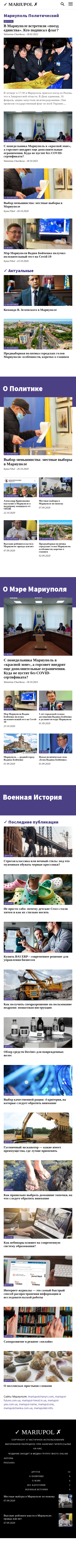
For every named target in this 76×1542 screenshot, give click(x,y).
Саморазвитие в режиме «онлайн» (28, 1341)
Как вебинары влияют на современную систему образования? (32, 1244)
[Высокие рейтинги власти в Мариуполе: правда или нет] (20, 530)
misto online (59, 1454)
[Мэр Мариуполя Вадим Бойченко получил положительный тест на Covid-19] (38, 234)
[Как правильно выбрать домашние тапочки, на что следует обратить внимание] (38, 1175)
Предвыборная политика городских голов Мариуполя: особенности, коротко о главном (36, 355)
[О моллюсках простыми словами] (38, 1366)
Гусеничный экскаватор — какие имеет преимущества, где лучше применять (32, 1149)
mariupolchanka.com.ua (18, 1408)
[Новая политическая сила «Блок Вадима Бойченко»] (55, 744)
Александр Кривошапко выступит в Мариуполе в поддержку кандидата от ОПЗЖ (17, 504)
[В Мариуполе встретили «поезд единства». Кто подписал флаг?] (38, 63)
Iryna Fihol (9, 211)
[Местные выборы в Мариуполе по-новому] (55, 487)
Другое (8, 21)
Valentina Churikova (14, 34)
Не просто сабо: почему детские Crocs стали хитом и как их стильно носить (36, 910)
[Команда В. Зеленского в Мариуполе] (38, 290)
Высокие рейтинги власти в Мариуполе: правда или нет (19, 545)
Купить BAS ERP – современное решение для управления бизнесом (36, 958)
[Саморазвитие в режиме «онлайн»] (38, 1322)
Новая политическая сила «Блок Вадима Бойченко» (53, 758)
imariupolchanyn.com (41, 1396)
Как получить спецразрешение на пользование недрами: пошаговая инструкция (38, 1006)
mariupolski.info (43, 1408)
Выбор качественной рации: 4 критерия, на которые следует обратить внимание (35, 1101)
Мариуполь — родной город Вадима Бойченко (19, 758)
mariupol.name (28, 1404)
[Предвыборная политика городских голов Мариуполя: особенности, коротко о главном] (38, 334)
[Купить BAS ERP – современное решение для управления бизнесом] (38, 937)
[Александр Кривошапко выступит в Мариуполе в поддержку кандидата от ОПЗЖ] (20, 487)
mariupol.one (46, 1404)
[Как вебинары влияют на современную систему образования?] (38, 1223)
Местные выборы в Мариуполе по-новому (51, 502)
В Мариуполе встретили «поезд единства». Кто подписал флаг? (31, 28)
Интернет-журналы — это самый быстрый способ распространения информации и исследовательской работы (34, 1294)
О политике (11, 198)
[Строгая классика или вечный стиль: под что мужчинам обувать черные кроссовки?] (38, 841)
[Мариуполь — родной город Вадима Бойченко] (20, 744)
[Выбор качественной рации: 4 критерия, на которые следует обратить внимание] (38, 1080)
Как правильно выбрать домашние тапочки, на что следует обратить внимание (38, 1196)
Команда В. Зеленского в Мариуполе (30, 310)
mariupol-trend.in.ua (34, 1400)
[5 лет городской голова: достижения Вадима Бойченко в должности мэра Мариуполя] (55, 701)
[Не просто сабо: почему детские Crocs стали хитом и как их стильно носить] (38, 889)
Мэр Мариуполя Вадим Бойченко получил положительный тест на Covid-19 (34, 254)
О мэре (8, 141)
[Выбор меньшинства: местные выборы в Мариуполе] (38, 183)
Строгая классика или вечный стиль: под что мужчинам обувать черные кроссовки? (37, 862)
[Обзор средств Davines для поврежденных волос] (38, 1032)
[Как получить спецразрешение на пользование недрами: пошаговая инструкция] (38, 984)
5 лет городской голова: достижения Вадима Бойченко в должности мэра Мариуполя (55, 717)
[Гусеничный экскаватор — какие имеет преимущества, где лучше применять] (38, 1128)
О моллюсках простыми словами (28, 1386)
